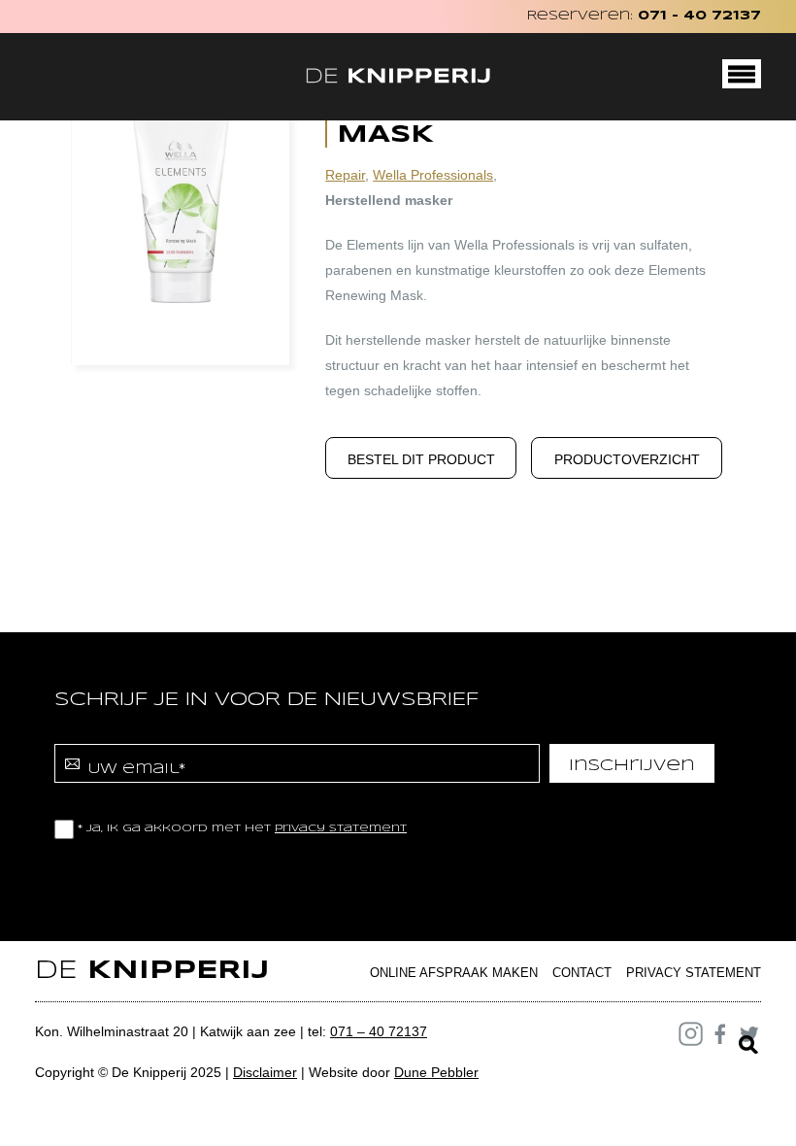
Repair (345, 175)
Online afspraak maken (454, 972)
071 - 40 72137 (699, 16)
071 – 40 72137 (378, 1031)
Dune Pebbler (436, 1072)
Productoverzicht (627, 459)
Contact (582, 972)
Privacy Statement (693, 972)
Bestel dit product (421, 459)
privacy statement (341, 828)
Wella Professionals (433, 175)
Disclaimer (265, 1072)
